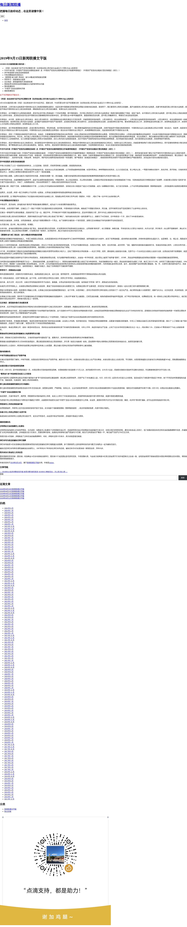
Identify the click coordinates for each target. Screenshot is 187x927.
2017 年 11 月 (9, 747)
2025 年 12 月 (9, 526)
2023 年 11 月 (9, 583)
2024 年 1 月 (8, 579)
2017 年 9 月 (8, 751)
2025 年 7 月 (8, 538)
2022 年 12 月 (9, 608)
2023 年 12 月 (9, 581)
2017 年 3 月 (8, 765)
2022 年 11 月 (9, 610)
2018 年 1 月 (8, 742)
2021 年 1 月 (8, 660)
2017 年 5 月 (8, 760)
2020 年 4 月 (8, 681)
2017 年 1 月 (8, 769)
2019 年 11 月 (9, 692)
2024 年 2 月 (8, 576)
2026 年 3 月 (8, 519)
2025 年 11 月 (9, 529)
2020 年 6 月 (8, 676)
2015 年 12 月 (9, 799)
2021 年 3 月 (8, 656)
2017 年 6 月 (8, 758)
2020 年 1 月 (8, 688)
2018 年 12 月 (9, 717)
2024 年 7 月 (8, 565)
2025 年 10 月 (9, 531)
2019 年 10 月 (9, 694)
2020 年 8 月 (8, 672)
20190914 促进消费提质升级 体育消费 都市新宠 (19, 472)
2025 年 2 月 (8, 549)
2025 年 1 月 (8, 551)
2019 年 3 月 (8, 710)
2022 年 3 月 (8, 629)
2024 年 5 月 (8, 569)
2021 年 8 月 (8, 644)
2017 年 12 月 (9, 744)
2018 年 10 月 (9, 722)
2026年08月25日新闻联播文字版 (12, 491)
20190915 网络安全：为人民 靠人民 (53, 472)
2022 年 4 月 (8, 626)
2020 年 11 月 (9, 665)
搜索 (1, 474)
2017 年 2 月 (8, 767)
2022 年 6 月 (8, 622)
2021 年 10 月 (9, 640)
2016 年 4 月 (8, 790)
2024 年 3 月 (8, 574)
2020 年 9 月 (8, 669)
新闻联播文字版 (33, 463)
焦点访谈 (7, 811)
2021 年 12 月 (9, 635)
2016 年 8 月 (8, 781)
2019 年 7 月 (8, 701)
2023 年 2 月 (8, 604)
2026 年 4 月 (8, 517)
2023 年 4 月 (8, 599)
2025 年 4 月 (8, 544)
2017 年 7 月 (8, 756)
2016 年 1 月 (8, 797)
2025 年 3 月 (8, 547)
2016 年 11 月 (9, 774)
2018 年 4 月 (8, 735)
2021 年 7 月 (8, 647)
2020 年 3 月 (8, 683)
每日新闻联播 (10, 4)
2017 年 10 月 (9, 749)
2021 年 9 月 (8, 642)
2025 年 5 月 (8, 542)
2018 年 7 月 (8, 729)
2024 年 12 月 (9, 554)
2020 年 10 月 (9, 667)
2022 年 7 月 (8, 619)
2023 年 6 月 (8, 594)
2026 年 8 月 (8, 508)
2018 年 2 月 (8, 740)
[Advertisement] (93, 38)
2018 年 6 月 (8, 731)
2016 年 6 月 (8, 785)
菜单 (2, 16)
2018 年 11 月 (9, 719)
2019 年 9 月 (8, 697)
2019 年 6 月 (8, 704)
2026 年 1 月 (8, 524)
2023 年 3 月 (8, 601)
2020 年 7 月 (8, 674)
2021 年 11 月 (9, 638)
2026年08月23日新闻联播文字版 (12, 496)
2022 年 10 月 (9, 613)
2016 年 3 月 (8, 792)
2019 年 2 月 (8, 713)
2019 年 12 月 (9, 690)
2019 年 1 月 (8, 715)
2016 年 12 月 (9, 772)
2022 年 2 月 (8, 631)
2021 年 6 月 (8, 649)
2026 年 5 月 (8, 515)
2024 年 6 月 (8, 567)
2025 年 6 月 (8, 540)
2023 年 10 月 (9, 585)
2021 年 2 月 (8, 658)
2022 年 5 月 (8, 624)
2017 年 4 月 (8, 763)
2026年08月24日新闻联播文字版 (12, 494)
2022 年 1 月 (8, 633)
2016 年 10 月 (9, 776)
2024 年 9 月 (8, 560)
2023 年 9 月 (8, 588)
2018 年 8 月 (8, 726)
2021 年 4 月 (8, 654)
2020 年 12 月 (9, 663)
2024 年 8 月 (8, 563)
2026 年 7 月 (8, 510)
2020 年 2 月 (8, 685)
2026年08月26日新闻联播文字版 (12, 489)
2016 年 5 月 (8, 788)
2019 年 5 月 (8, 706)
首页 (6, 20)
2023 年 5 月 (8, 597)
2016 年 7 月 (8, 783)
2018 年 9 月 (8, 724)
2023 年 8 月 (8, 590)
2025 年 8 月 (8, 535)
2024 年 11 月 (9, 556)
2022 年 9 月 (8, 615)
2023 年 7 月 (8, 592)
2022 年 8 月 (8, 617)
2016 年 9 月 (8, 779)
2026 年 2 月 (8, 522)
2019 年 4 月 (8, 708)
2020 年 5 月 (8, 679)
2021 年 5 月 (8, 651)
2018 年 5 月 (8, 733)
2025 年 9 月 (8, 533)
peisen (51, 463)
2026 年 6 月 (8, 513)
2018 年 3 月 (8, 738)
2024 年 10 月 (9, 558)
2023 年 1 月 (8, 606)
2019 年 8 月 (8, 699)
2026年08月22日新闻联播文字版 (12, 498)
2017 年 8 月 (8, 754)
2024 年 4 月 (8, 572)
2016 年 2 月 (8, 794)
